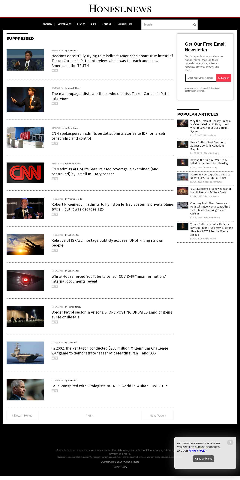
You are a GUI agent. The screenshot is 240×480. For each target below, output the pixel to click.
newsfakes (64, 24)
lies (93, 24)
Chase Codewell (211, 153)
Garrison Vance (211, 196)
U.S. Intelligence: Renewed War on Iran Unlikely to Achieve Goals (211, 190)
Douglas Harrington (214, 182)
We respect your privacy (100, 457)
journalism (124, 24)
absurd (47, 24)
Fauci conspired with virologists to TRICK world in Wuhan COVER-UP (109, 386)
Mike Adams (210, 135)
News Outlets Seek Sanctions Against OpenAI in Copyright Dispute (208, 146)
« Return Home (22, 415)
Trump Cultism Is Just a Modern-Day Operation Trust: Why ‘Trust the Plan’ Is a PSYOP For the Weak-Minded (211, 229)
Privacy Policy (120, 467)
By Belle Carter (72, 128)
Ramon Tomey (210, 167)
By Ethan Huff (71, 50)
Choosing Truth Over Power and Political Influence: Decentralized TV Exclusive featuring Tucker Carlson (210, 208)
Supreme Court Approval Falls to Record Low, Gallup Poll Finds (210, 176)
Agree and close (203, 458)
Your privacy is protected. (196, 88)
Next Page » (158, 415)
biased (81, 24)
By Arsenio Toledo (73, 199)
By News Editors (72, 88)
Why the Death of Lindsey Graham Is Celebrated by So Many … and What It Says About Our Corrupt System (210, 126)
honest (106, 24)
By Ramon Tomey (72, 164)
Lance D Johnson (212, 217)
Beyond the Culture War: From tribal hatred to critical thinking (209, 162)
